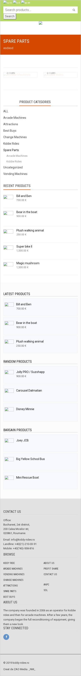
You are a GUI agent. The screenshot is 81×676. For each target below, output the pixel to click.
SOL (46, 590)
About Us (49, 563)
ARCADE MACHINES (12, 568)
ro (10, 2)
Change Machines (15, 137)
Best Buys (9, 130)
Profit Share (51, 568)
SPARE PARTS (9, 591)
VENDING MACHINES (13, 574)
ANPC (46, 584)
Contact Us (50, 574)
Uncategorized (13, 167)
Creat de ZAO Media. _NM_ (19, 669)
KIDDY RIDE (9, 563)
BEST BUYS (9, 596)
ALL (5, 111)
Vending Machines (15, 174)
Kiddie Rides (11, 143)
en (28, 2)
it (19, 2)
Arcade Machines (14, 117)
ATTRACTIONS (10, 585)
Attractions (10, 124)
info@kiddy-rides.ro (23, 539)
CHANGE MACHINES (13, 580)
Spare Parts (11, 150)
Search (10, 16)
